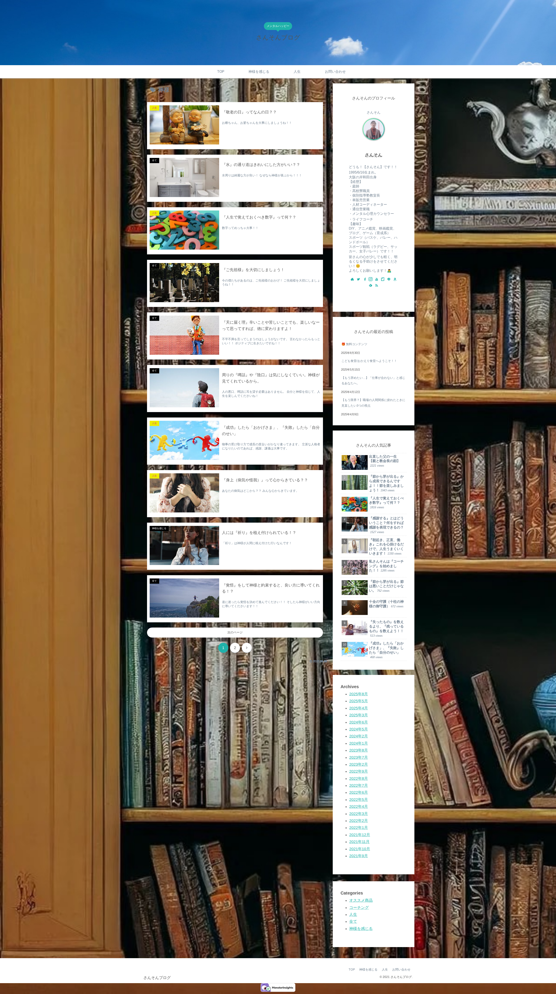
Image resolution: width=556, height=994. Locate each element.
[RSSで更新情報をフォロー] (376, 285)
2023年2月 (358, 764)
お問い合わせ (401, 969)
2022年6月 (358, 792)
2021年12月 (359, 834)
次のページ (235, 632)
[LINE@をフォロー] (388, 279)
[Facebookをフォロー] (364, 279)
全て (353, 921)
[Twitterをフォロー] (358, 279)
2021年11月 (359, 842)
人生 (353, 914)
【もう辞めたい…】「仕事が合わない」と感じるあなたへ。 (373, 380)
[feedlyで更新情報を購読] (370, 285)
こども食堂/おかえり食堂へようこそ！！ (369, 361)
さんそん (373, 154)
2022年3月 (358, 813)
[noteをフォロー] (382, 279)
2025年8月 (358, 694)
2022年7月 (358, 785)
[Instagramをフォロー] (370, 279)
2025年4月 (358, 708)
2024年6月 (358, 722)
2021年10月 (359, 849)
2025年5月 (358, 701)
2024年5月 (358, 729)
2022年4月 (358, 806)
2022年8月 (358, 778)
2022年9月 (358, 771)
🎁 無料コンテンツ (354, 344)
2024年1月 (358, 743)
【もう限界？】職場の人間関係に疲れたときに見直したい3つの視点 (373, 402)
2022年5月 (358, 799)
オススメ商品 (361, 900)
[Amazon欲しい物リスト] (394, 279)
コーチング (359, 907)
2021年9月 (358, 855)
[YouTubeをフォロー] (376, 279)
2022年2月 (358, 820)
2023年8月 (358, 750)
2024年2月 (358, 736)
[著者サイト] (352, 279)
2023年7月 (358, 757)
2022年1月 (358, 827)
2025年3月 (358, 715)
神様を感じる (361, 928)
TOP (352, 969)
